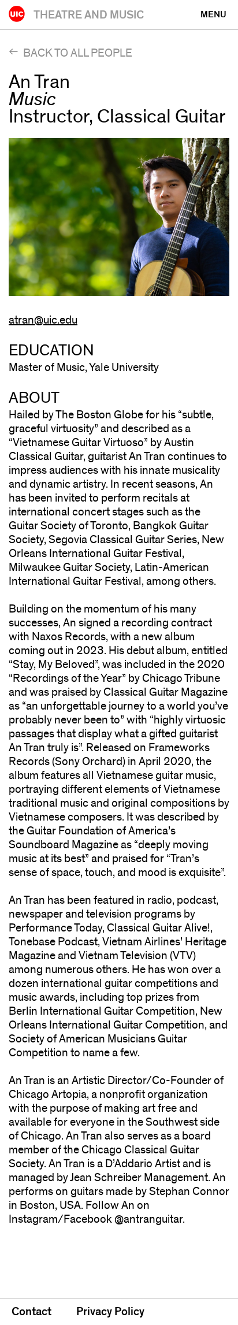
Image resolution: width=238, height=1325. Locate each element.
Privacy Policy (110, 1311)
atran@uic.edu (43, 320)
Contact (31, 1311)
